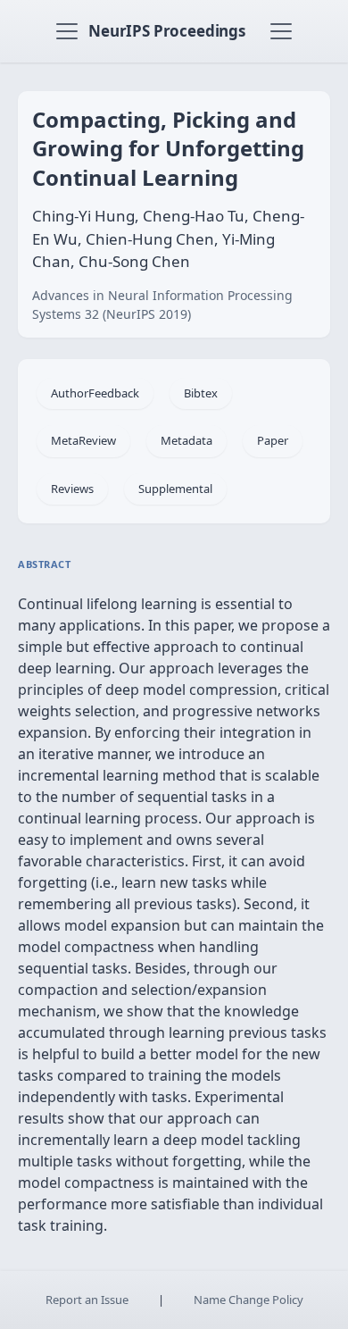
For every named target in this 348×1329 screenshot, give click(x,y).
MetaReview (83, 440)
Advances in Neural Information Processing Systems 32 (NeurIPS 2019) (162, 304)
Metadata (186, 440)
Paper (272, 440)
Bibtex (201, 393)
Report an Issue (87, 1299)
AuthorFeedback (95, 393)
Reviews (72, 489)
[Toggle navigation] (66, 31)
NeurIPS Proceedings (166, 31)
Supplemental (175, 489)
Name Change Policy (248, 1299)
